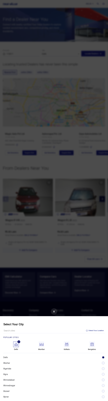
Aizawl (6, 391)
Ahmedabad (8, 380)
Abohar (6, 363)
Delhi (5, 357)
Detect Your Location (96, 330)
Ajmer (6, 397)
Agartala (7, 369)
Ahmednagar (9, 385)
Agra (5, 374)
